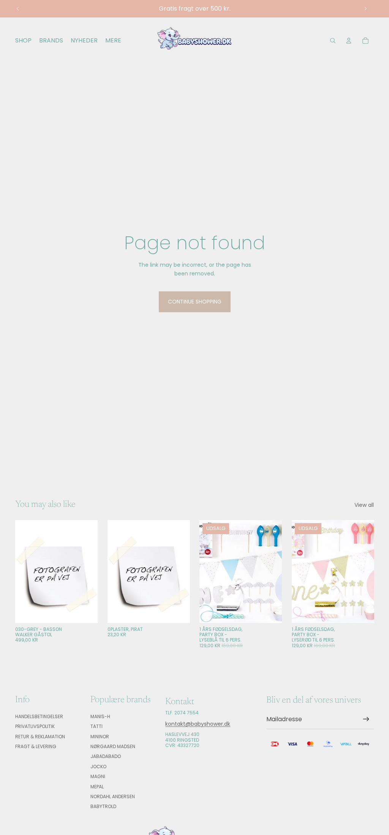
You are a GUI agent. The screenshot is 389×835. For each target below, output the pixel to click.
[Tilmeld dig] (366, 719)
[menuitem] (113, 40)
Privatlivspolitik (35, 726)
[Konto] (348, 40)
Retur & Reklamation (40, 736)
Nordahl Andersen (112, 796)
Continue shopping (194, 301)
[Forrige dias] (17, 8)
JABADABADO (105, 756)
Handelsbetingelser (39, 716)
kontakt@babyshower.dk (197, 724)
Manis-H (100, 716)
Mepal (97, 786)
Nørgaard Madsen (112, 746)
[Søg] (332, 40)
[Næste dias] (365, 8)
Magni (97, 777)
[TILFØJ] (86, 611)
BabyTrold (103, 807)
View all (364, 505)
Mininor (99, 736)
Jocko (98, 766)
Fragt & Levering (35, 746)
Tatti (96, 726)
